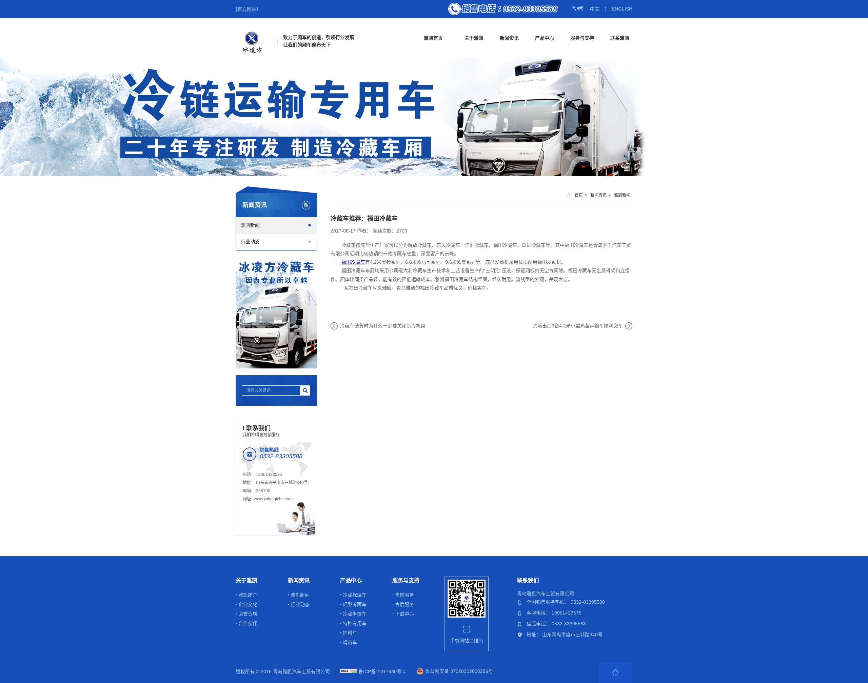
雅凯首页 (433, 38)
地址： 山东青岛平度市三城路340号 (565, 634)
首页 (579, 195)
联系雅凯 (619, 38)
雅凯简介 (247, 595)
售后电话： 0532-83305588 (556, 623)
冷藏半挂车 (355, 614)
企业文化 (247, 604)
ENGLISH (622, 9)
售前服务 (404, 595)
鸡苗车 (350, 642)
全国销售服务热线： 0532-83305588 (566, 602)
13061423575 (269, 474)
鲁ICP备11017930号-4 (382, 671)
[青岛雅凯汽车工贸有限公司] (252, 42)
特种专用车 (355, 623)
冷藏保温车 (355, 595)
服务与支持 (582, 38)
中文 (594, 9)
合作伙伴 (247, 623)
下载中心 (404, 614)
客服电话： (539, 613)
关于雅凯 (474, 38)
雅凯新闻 (250, 225)
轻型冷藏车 (355, 604)
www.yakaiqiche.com (273, 499)
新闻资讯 (509, 38)
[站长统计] (348, 671)
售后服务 (404, 604)
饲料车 (350, 633)
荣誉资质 (247, 614)
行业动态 (250, 241)
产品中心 (544, 38)
